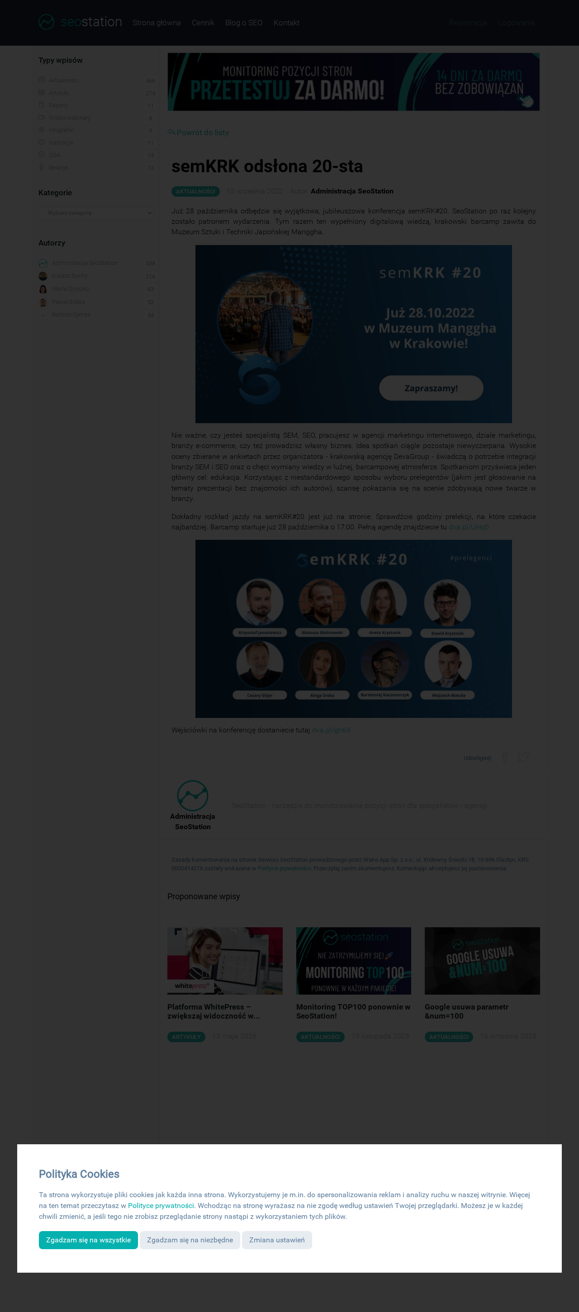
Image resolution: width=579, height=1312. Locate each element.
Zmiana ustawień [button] (277, 1240)
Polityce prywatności (161, 1205)
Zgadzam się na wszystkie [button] (88, 1240)
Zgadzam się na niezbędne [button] (190, 1240)
